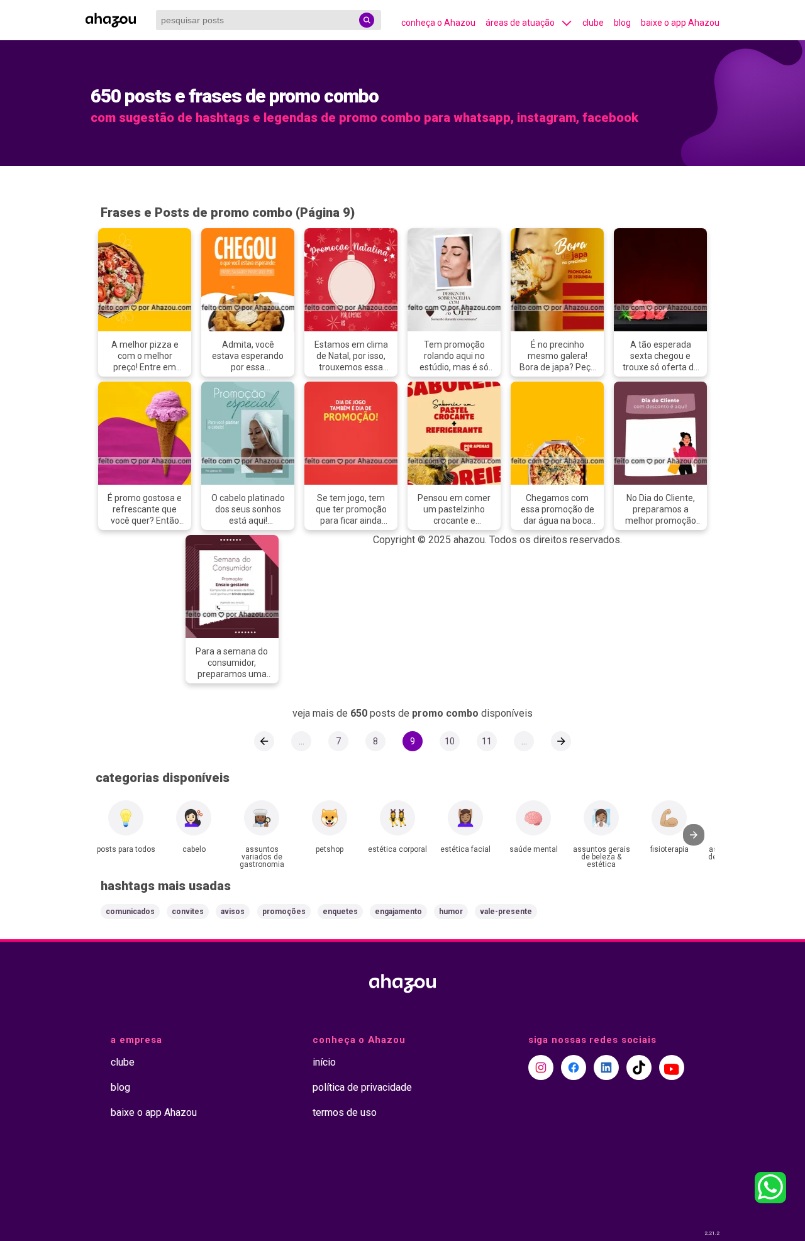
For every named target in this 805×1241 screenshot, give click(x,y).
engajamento (398, 911)
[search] (366, 20)
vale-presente (506, 911)
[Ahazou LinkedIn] (606, 1067)
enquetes (340, 911)
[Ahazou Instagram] (540, 1067)
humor (451, 911)
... (301, 741)
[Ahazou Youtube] (671, 1067)
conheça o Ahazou (438, 23)
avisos (233, 911)
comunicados (130, 911)
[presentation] (693, 835)
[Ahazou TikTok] (639, 1067)
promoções (284, 911)
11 (487, 741)
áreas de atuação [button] (520, 23)
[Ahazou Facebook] (573, 1067)
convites (188, 911)
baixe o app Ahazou (680, 23)
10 (450, 741)
